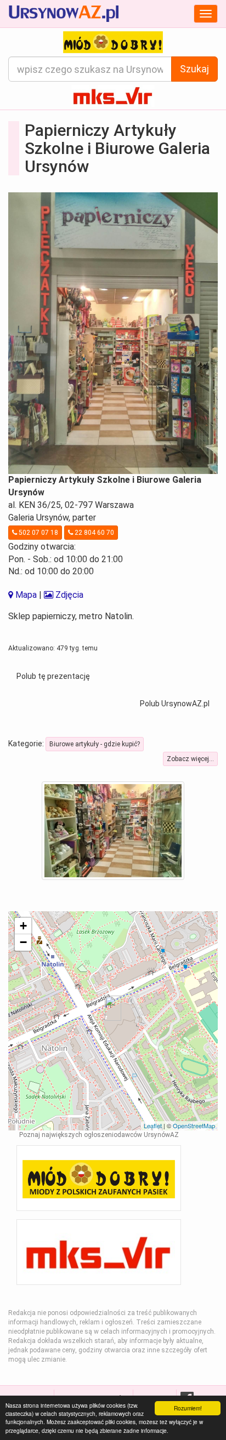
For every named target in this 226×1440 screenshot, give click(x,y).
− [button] (23, 942)
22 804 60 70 (93, 532)
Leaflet (153, 1125)
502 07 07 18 (37, 532)
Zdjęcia (68, 595)
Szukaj (194, 69)
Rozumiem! (188, 1408)
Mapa (25, 595)
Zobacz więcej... (190, 759)
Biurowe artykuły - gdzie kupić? (94, 744)
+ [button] (23, 926)
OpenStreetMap (194, 1125)
